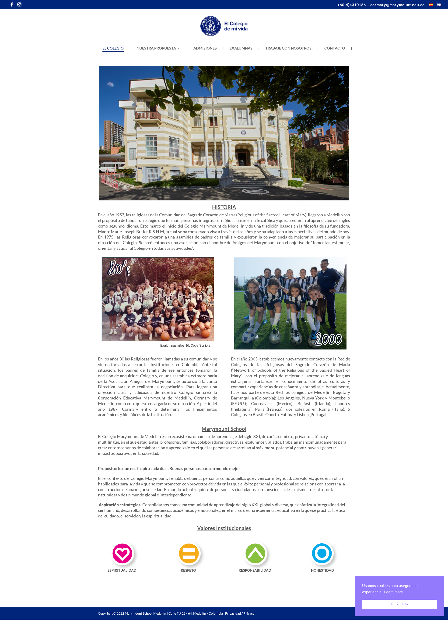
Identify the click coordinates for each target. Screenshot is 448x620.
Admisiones (205, 48)
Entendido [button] (399, 604)
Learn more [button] (393, 592)
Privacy (248, 613)
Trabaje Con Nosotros (288, 48)
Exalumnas (241, 48)
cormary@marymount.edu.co (397, 5)
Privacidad (233, 613)
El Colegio (113, 48)
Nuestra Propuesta (156, 48)
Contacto (334, 48)
